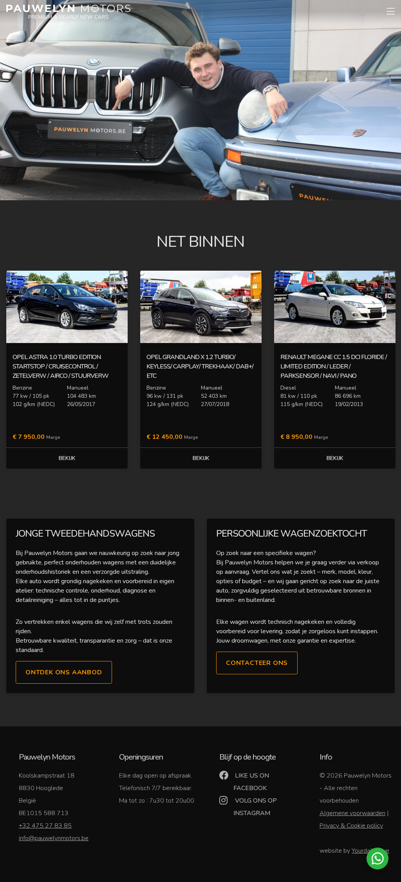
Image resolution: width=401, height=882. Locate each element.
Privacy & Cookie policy (351, 825)
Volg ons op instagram (255, 806)
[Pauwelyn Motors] (68, 12)
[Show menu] (387, 6)
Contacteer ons (257, 663)
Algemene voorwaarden (352, 813)
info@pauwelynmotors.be (54, 838)
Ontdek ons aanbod (63, 672)
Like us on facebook (251, 781)
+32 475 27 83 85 (45, 825)
